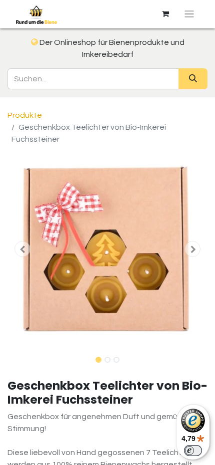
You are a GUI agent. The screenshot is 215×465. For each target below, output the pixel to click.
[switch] (193, 450)
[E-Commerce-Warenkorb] (165, 13)
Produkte (25, 115)
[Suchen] (193, 78)
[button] (23, 249)
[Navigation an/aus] (189, 14)
